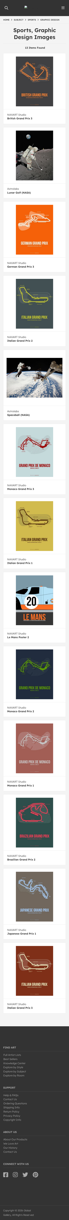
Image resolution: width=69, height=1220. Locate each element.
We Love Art (10, 1143)
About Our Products (15, 1139)
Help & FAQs (10, 1095)
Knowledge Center (14, 1063)
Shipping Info (11, 1107)
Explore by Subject (14, 1071)
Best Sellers (10, 1059)
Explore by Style (13, 1067)
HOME (6, 19)
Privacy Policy (11, 1115)
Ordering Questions (15, 1103)
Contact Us (10, 1099)
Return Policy (11, 1111)
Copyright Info (12, 1119)
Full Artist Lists (12, 1054)
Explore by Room (13, 1075)
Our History (10, 1147)
